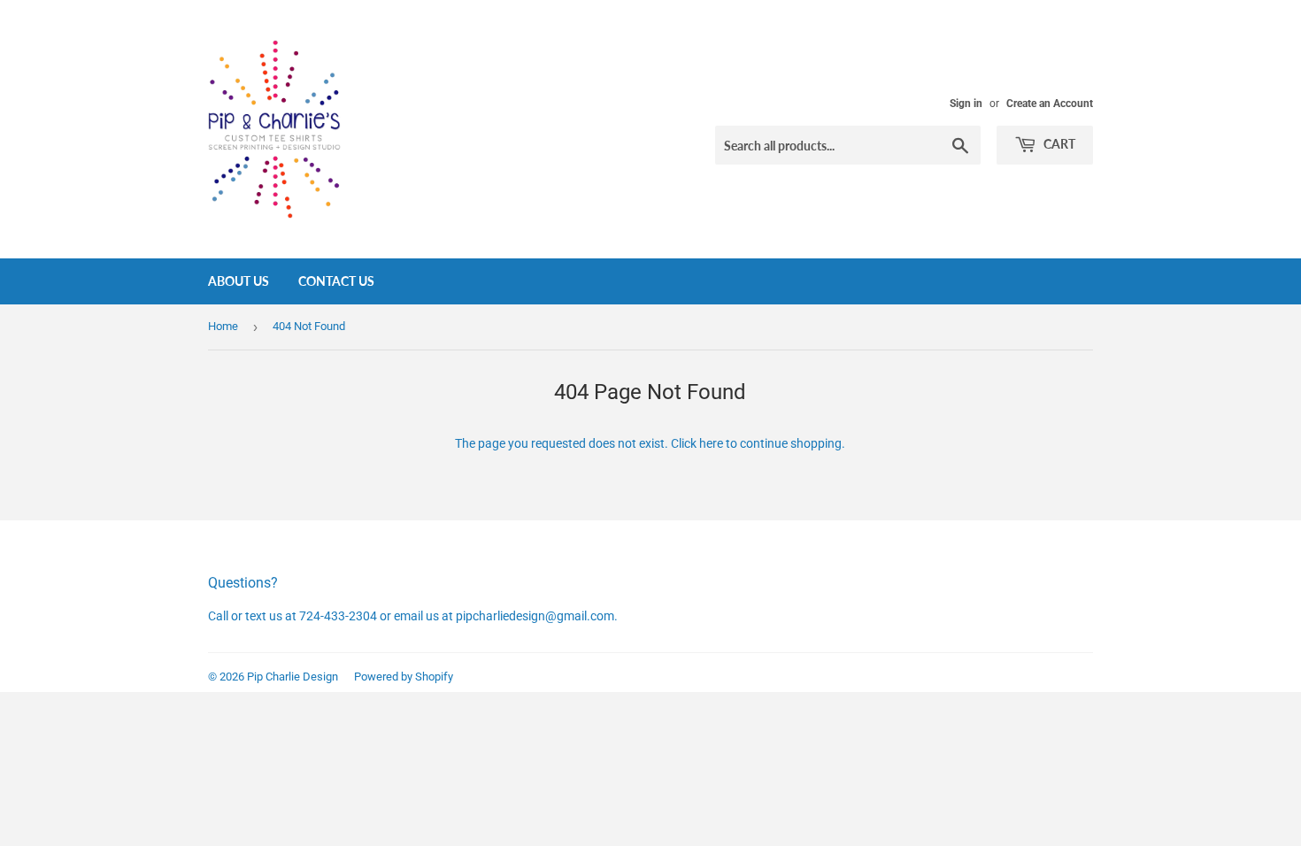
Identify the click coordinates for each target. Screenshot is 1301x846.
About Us (238, 280)
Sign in (966, 103)
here (711, 443)
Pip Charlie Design (292, 676)
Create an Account (1049, 103)
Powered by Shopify (403, 676)
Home (223, 326)
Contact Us (336, 280)
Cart (1058, 143)
